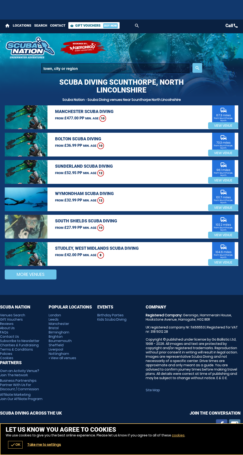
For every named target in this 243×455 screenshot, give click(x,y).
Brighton (56, 336)
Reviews (7, 323)
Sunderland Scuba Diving (84, 166)
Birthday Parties (110, 315)
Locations (22, 25)
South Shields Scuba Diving (86, 220)
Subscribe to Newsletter (19, 340)
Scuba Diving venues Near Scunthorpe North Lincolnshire (134, 99)
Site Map (153, 390)
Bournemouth (60, 340)
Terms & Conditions (16, 349)
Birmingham (59, 332)
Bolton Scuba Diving (78, 138)
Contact (57, 25)
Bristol (54, 328)
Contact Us (9, 336)
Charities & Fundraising (19, 345)
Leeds (54, 319)
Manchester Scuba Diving (84, 111)
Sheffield (56, 345)
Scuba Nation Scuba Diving (30, 47)
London (55, 315)
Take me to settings (44, 444)
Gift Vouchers (93, 25)
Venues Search (12, 315)
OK (15, 444)
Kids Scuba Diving (111, 319)
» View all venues (62, 358)
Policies (6, 353)
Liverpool (56, 349)
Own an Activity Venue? (19, 372)
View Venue (223, 125)
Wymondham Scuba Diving (84, 193)
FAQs (4, 332)
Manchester (59, 323)
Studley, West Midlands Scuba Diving (97, 248)
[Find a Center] (115, 68)
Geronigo (83, 47)
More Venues (31, 274)
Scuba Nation (73, 99)
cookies (178, 435)
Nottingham (59, 353)
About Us (7, 328)
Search (40, 25)
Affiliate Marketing (21, 396)
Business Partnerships (19, 384)
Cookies (6, 358)
